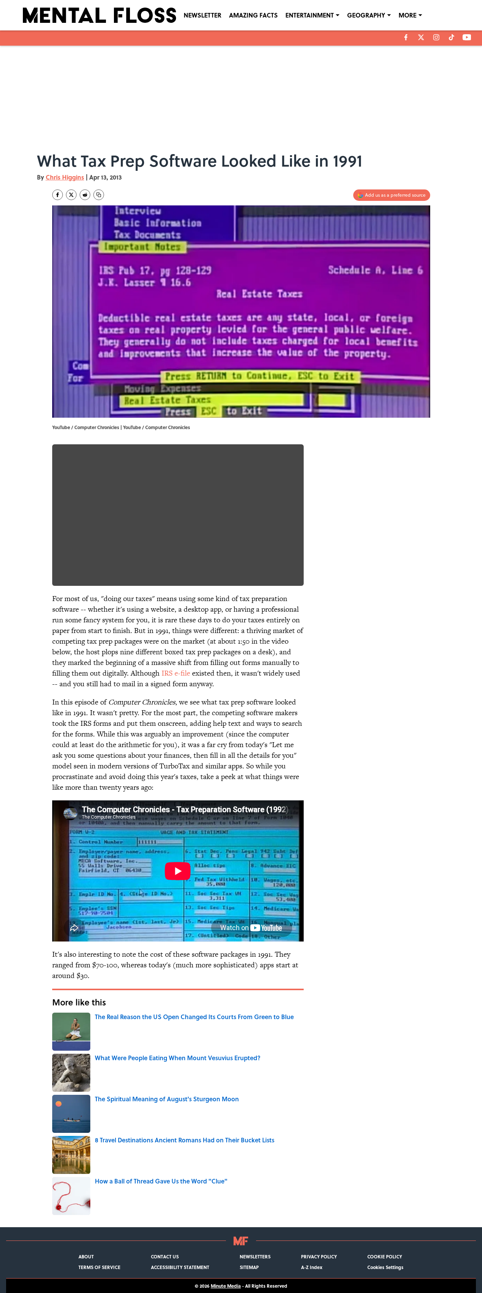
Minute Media (226, 1285)
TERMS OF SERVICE (99, 1267)
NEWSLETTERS (255, 1256)
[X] (421, 37)
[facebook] (406, 37)
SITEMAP (249, 1267)
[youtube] (467, 37)
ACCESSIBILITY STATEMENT (180, 1267)
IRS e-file (176, 673)
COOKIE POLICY (384, 1256)
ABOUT (86, 1256)
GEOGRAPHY (366, 15)
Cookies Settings (385, 1267)
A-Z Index (311, 1267)
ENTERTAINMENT (309, 15)
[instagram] (436, 37)
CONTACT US (165, 1256)
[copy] (98, 194)
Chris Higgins (65, 177)
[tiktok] (451, 37)
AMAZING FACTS (253, 15)
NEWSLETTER (202, 15)
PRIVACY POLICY (319, 1256)
